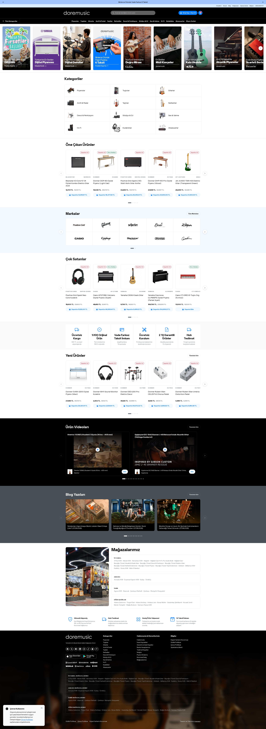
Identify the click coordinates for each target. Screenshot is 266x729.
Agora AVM (118, 591)
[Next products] (205, 173)
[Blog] (97, 649)
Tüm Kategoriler (11, 21)
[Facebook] (67, 649)
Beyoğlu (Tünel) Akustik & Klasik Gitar (126, 563)
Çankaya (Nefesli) (136, 591)
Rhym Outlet (191, 21)
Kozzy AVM (124, 568)
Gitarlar (91, 21)
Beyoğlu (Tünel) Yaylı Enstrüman (166, 566)
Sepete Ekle (189, 309)
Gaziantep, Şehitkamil (174, 602)
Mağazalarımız (142, 660)
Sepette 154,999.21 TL (161, 309)
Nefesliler (117, 21)
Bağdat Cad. (179, 561)
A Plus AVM (118, 561)
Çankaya (146, 591)
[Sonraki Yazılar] (205, 518)
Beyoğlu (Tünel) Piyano (146, 566)
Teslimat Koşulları (142, 650)
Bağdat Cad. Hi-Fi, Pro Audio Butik (162, 561)
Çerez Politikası (176, 645)
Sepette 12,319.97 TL (79, 195)
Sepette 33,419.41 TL (134, 195)
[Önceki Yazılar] (61, 518)
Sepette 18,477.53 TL (107, 195)
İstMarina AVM (190, 566)
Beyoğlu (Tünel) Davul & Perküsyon (152, 563)
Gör (124, 472)
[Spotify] (92, 649)
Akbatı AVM (127, 561)
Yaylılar (110, 21)
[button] (129, 202)
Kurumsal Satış (142, 657)
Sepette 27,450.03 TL (189, 195)
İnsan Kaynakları (142, 642)
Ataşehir (146, 561)
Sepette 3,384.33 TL (189, 406)
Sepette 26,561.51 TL (79, 406)
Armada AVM (118, 580)
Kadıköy (116, 568)
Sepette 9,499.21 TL (134, 309)
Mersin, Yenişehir (119, 605)
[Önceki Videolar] (61, 455)
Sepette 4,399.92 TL (161, 406)
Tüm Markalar (193, 214)
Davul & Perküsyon (130, 21)
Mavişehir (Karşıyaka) (158, 591)
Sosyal (225, 6)
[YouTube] (76, 649)
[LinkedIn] (80, 649)
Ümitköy (148, 580)
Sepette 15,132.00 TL (79, 309)
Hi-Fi (163, 21)
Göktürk (181, 566)
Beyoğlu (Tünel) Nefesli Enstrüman (125, 566)
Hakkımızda (141, 640)
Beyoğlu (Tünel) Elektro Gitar (175, 563)
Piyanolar (75, 21)
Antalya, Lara (151, 602)
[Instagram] (84, 649)
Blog (229, 6)
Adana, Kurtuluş (141, 602)
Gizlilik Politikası (176, 642)
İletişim (252, 6)
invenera (197, 721)
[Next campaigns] (261, 48)
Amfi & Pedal (100, 21)
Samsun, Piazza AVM (145, 605)
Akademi (218, 6)
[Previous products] (61, 173)
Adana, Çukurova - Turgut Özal (124, 602)
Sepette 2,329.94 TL (107, 406)
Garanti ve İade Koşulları (145, 645)
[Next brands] (205, 232)
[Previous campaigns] (5, 48)
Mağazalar (235, 6)
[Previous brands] (61, 232)
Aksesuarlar (180, 21)
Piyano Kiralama (142, 655)
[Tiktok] (88, 649)
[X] (72, 649)
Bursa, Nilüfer (161, 602)
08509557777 (259, 6)
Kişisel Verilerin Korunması (179, 640)
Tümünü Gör (194, 356)
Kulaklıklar (170, 21)
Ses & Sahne (154, 21)
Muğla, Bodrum (131, 605)
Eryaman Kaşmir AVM (131, 580)
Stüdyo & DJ (143, 21)
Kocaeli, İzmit (187, 602)
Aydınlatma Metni (176, 647)
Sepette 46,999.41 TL (107, 309)
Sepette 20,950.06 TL (161, 195)
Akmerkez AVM (137, 561)
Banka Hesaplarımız (143, 647)
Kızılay (142, 580)
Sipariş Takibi (244, 6)
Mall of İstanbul (134, 568)
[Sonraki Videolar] (205, 455)
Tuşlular (83, 21)
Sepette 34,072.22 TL (134, 406)
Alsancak (126, 591)
